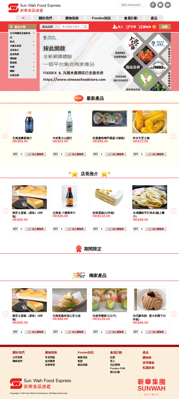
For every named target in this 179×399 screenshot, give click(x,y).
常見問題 (50, 357)
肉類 (12, 66)
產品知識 (82, 364)
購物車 (149, 26)
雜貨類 (13, 62)
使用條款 (149, 362)
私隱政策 (149, 367)
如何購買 (50, 361)
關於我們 (45, 18)
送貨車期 (50, 364)
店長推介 (14, 50)
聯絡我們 (17, 361)
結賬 (165, 26)
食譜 (80, 361)
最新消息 (82, 357)
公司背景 (17, 357)
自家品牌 (14, 75)
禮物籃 (13, 58)
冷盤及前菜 (15, 45)
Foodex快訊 (101, 18)
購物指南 (72, 18)
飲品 (12, 41)
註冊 (133, 26)
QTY (15, 154)
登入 (120, 26)
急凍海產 (14, 54)
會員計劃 (130, 18)
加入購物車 (38, 154)
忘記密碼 (115, 364)
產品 (154, 18)
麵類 (12, 71)
